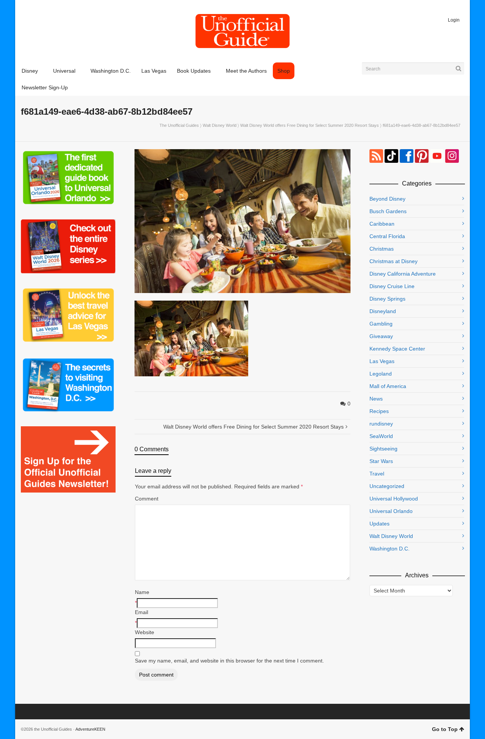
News (376, 399)
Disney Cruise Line (392, 286)
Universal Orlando (391, 511)
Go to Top (445, 729)
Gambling (381, 324)
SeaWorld (381, 436)
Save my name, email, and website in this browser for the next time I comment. (229, 661)
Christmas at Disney (393, 261)
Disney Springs (387, 299)
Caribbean (381, 224)
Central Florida (387, 236)
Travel (376, 474)
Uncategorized (386, 486)
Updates (379, 524)
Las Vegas (381, 361)
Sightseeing (383, 449)
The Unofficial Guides (179, 125)
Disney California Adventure (402, 274)
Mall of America (387, 386)
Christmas (381, 249)
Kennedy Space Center (397, 349)
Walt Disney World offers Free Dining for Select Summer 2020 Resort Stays (309, 125)
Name (142, 592)
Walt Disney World (219, 125)
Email (141, 612)
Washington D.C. (389, 549)
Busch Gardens (388, 211)
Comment (146, 499)
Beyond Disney (387, 199)
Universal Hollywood (393, 499)
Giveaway (381, 336)
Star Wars (381, 461)
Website (144, 632)
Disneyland (382, 311)
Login (454, 20)
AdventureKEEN (90, 729)
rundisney (381, 424)
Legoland (380, 374)
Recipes (379, 411)
